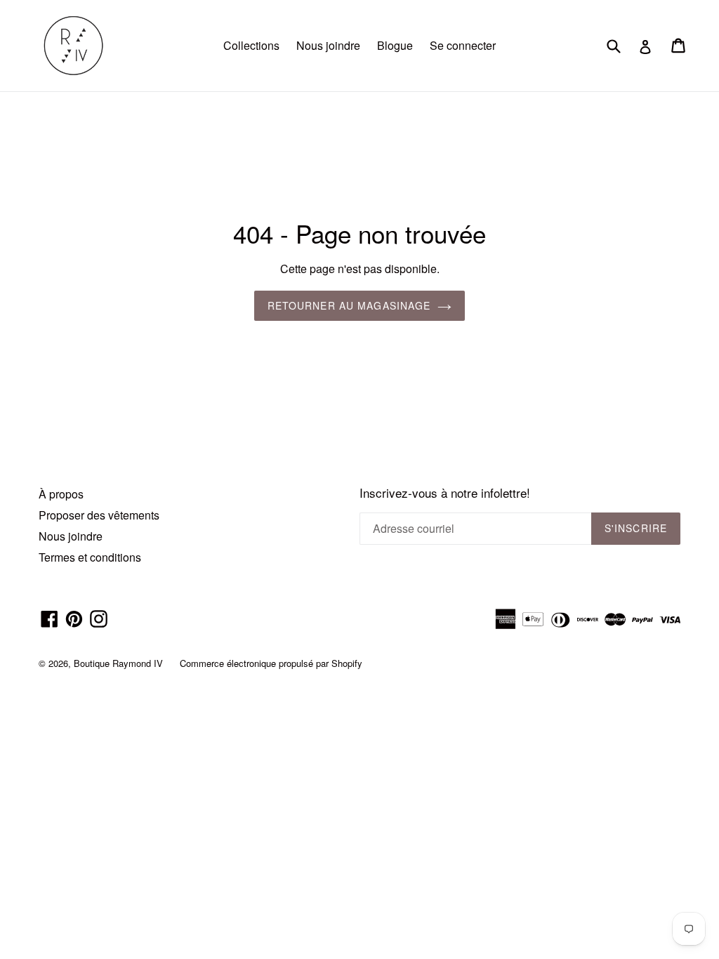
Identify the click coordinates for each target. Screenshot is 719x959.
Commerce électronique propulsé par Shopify (271, 663)
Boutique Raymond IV (118, 663)
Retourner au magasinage (349, 305)
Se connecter (463, 45)
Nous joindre (328, 45)
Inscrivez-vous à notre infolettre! (445, 493)
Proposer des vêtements (99, 515)
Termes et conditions (90, 557)
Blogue (395, 45)
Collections (251, 45)
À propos (61, 494)
